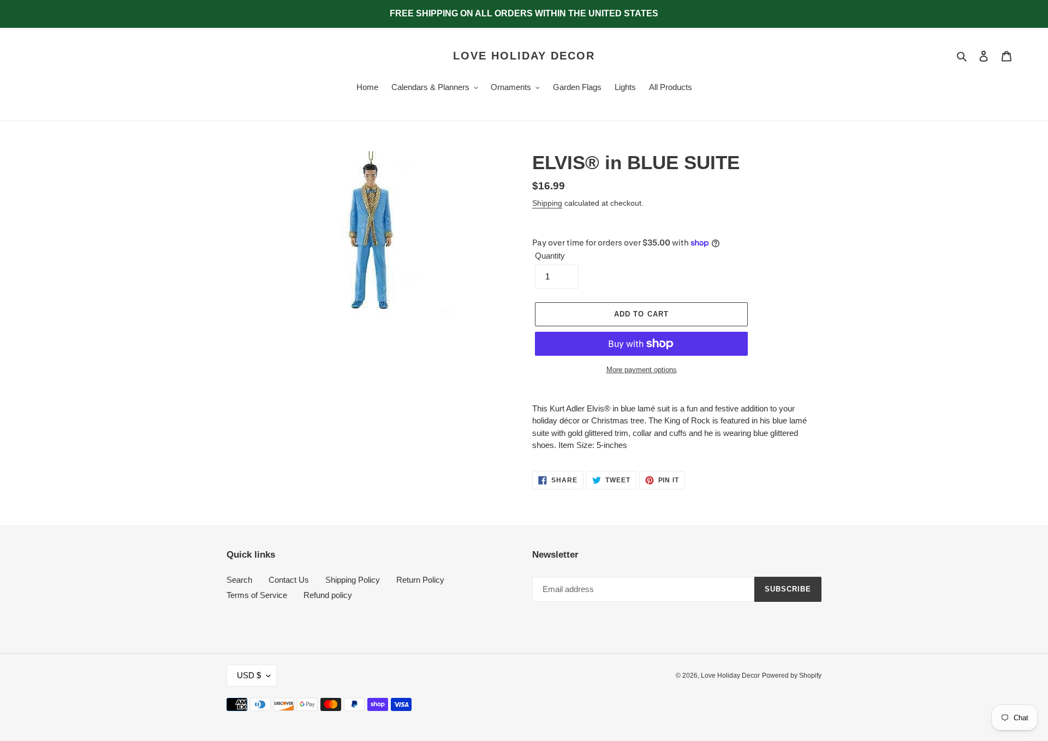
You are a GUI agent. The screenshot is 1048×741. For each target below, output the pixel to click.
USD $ (249, 675)
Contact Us (289, 579)
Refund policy (327, 595)
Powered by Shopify (791, 675)
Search (239, 579)
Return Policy (420, 579)
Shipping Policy (352, 579)
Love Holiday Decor (524, 56)
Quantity (550, 255)
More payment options (641, 370)
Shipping (547, 203)
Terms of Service (257, 595)
